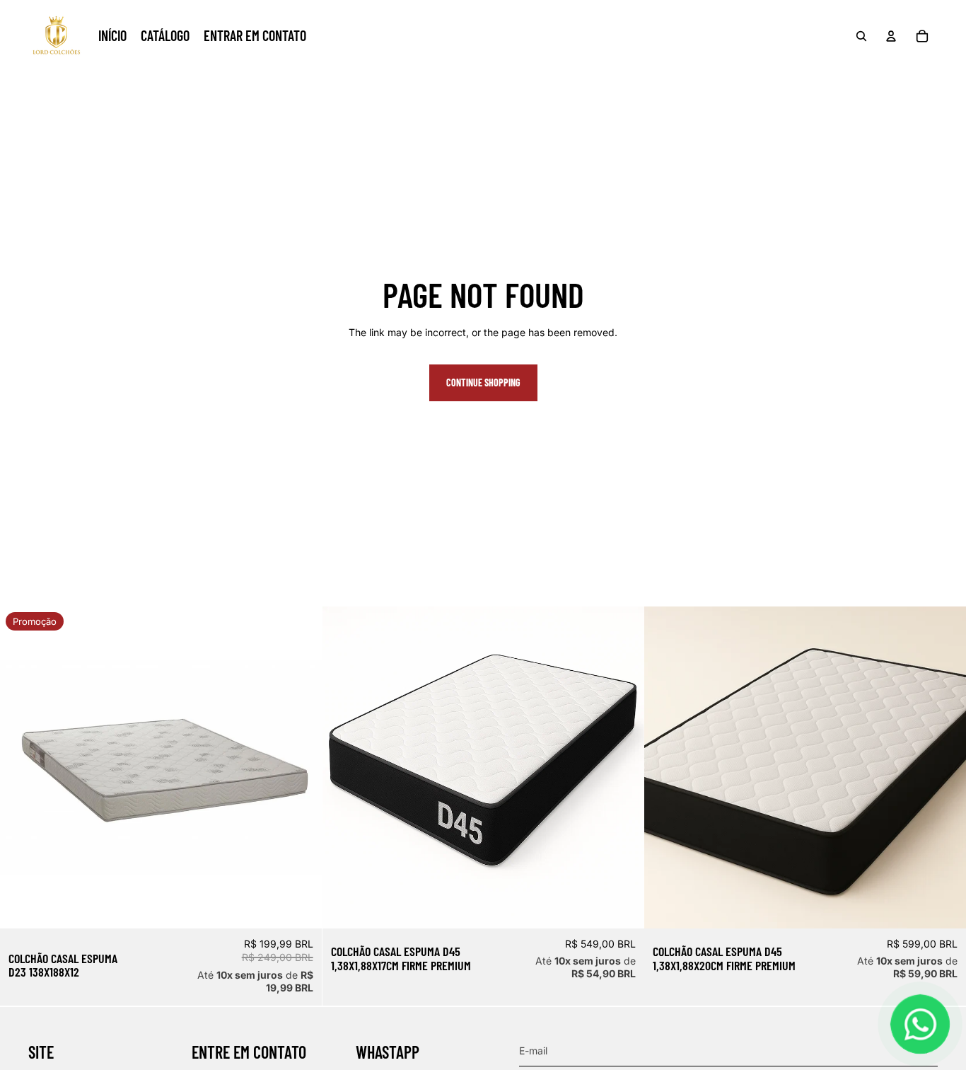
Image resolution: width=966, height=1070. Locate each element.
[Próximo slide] (622, 767)
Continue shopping (483, 382)
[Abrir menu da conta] (891, 36)
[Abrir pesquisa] (861, 36)
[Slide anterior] (343, 767)
